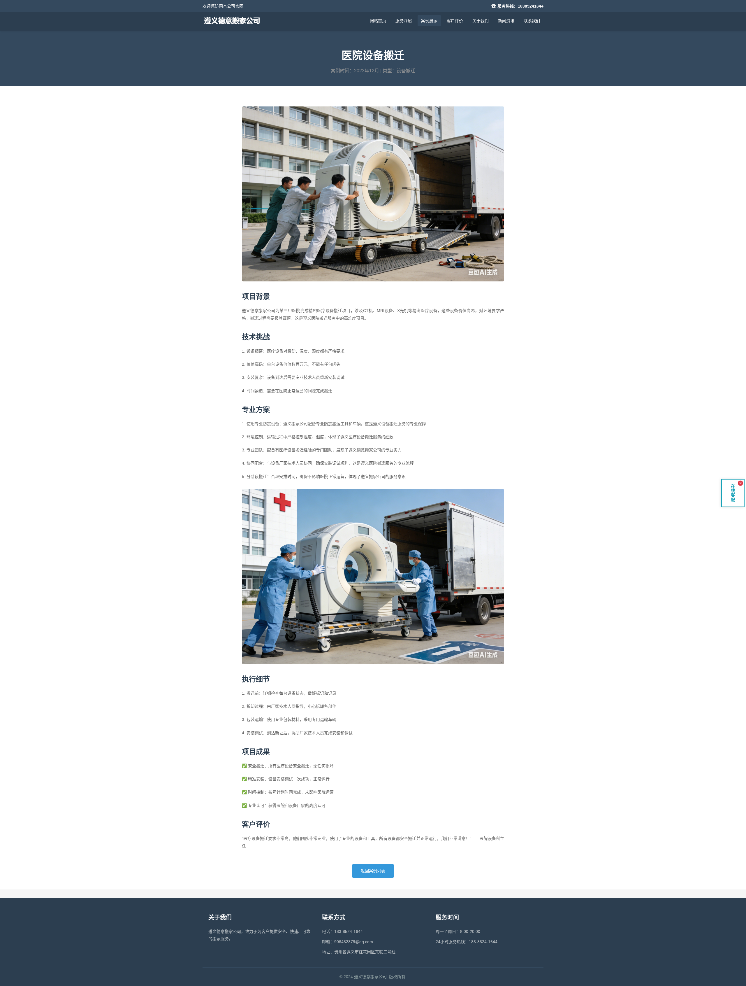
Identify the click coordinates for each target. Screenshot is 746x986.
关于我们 (480, 20)
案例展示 (429, 20)
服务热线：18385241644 (520, 6)
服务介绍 (403, 20)
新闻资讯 (506, 20)
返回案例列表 (373, 870)
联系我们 (532, 20)
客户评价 (455, 20)
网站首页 (378, 20)
